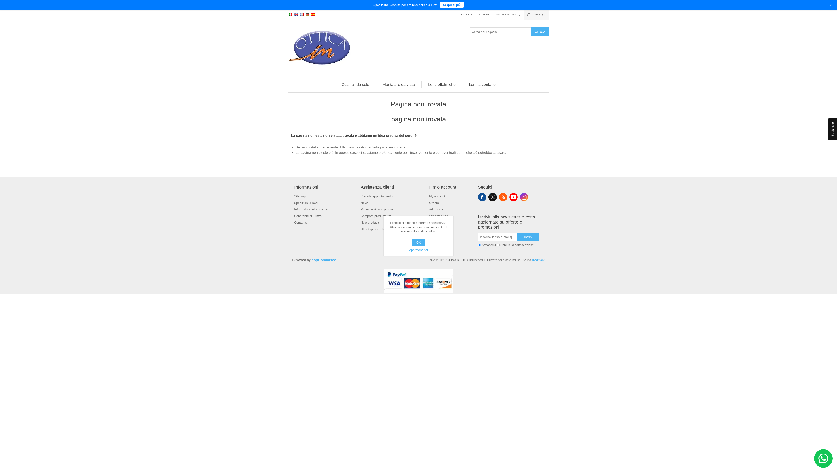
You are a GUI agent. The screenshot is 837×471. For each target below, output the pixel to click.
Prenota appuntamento (377, 196)
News (364, 203)
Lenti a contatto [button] (482, 84)
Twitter (492, 197)
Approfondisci (418, 250)
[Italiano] (290, 14)
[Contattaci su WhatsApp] (823, 458)
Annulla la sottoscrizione (517, 245)
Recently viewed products (378, 209)
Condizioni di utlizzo (308, 216)
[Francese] (302, 14)
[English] (296, 14)
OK (418, 242)
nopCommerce (323, 260)
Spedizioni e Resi (306, 203)
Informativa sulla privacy (311, 209)
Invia (528, 237)
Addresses (436, 209)
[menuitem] (355, 84)
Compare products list (376, 216)
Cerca (540, 32)
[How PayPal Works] (418, 292)
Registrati (466, 14)
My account (437, 196)
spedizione (538, 260)
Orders (434, 203)
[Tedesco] (307, 14)
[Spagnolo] (313, 14)
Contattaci (301, 222)
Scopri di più (452, 5)
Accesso (484, 14)
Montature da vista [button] (399, 84)
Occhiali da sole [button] (355, 84)
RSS (503, 197)
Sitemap (300, 196)
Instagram (524, 197)
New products (370, 222)
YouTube (513, 197)
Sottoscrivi (489, 245)
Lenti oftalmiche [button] (442, 84)
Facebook (482, 197)
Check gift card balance (377, 229)
